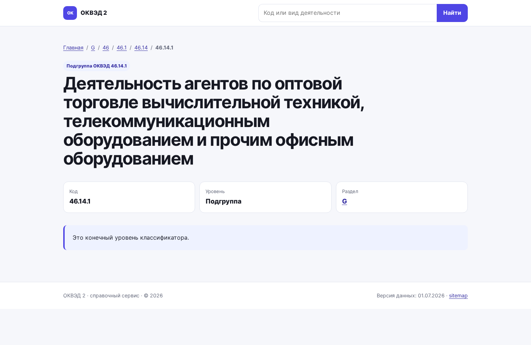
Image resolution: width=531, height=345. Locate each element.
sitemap (458, 295)
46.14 (141, 47)
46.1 (122, 47)
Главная (73, 47)
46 (106, 47)
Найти (452, 12)
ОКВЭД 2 (87, 12)
